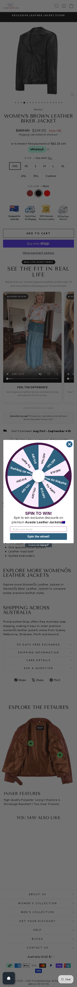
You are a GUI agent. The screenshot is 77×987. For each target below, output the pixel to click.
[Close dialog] (69, 444)
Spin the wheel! (38, 536)
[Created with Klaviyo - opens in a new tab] (38, 545)
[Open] (9, 978)
